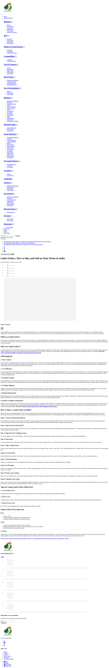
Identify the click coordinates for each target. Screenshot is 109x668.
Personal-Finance (11, 161)
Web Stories (7, 233)
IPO (5, 36)
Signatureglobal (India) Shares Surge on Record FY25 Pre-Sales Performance (23, 244)
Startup (7, 216)
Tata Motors (10, 40)
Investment (8, 194)
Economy (7, 171)
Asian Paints (10, 111)
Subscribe (3, 623)
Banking (7, 22)
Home (5, 16)
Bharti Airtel (10, 70)
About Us (6, 653)
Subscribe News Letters (7, 254)
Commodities (9, 56)
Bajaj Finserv (10, 144)
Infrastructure (10, 209)
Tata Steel (9, 39)
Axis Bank (9, 28)
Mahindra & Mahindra (12, 80)
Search (17, 236)
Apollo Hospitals (11, 83)
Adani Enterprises (11, 61)
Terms (5, 231)
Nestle (8, 105)
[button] (2, 329)
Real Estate (8, 77)
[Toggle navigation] (1, 14)
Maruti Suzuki (10, 118)
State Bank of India (12, 32)
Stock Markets (10, 134)
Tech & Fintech (10, 64)
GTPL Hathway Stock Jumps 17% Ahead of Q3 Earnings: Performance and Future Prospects (27, 241)
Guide (5, 230)
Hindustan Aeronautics (13, 121)
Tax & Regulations (11, 88)
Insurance (8, 224)
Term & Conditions (9, 659)
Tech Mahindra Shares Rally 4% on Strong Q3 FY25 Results (19, 243)
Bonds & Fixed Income (13, 47)
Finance (7, 183)
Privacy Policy (7, 656)
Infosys (9, 25)
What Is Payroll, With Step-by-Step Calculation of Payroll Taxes (39, 406)
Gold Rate (8, 179)
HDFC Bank (10, 29)
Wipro (8, 117)
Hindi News (7, 228)
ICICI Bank (10, 30)
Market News (7, 18)
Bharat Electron (11, 146)
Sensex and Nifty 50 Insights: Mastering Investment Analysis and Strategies (21, 352)
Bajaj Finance (10, 26)
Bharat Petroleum (11, 104)
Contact (6, 654)
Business (7, 98)
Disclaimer (6, 657)
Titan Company (11, 108)
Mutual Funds (9, 124)
